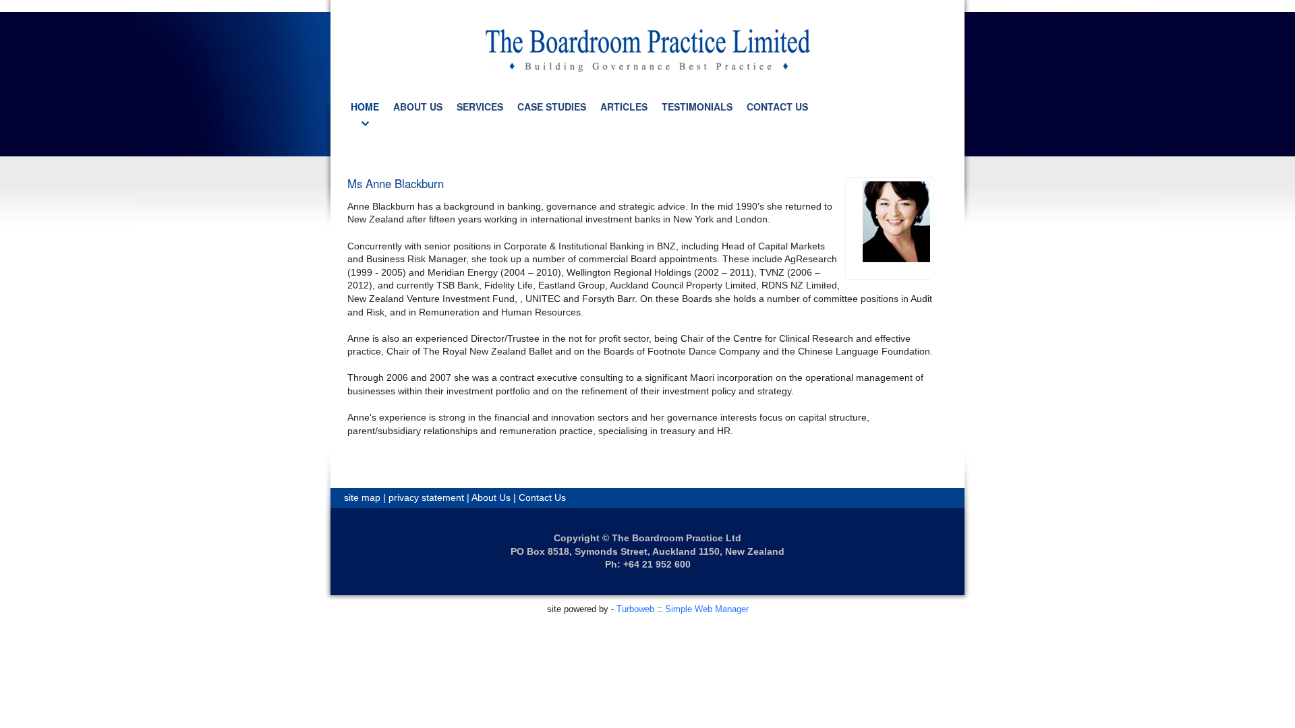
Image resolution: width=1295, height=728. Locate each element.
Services (480, 106)
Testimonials (697, 106)
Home (365, 106)
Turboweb (635, 609)
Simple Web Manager (707, 609)
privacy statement (426, 497)
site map (362, 497)
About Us (417, 106)
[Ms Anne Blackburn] (896, 221)
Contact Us (777, 106)
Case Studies (551, 106)
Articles (624, 106)
